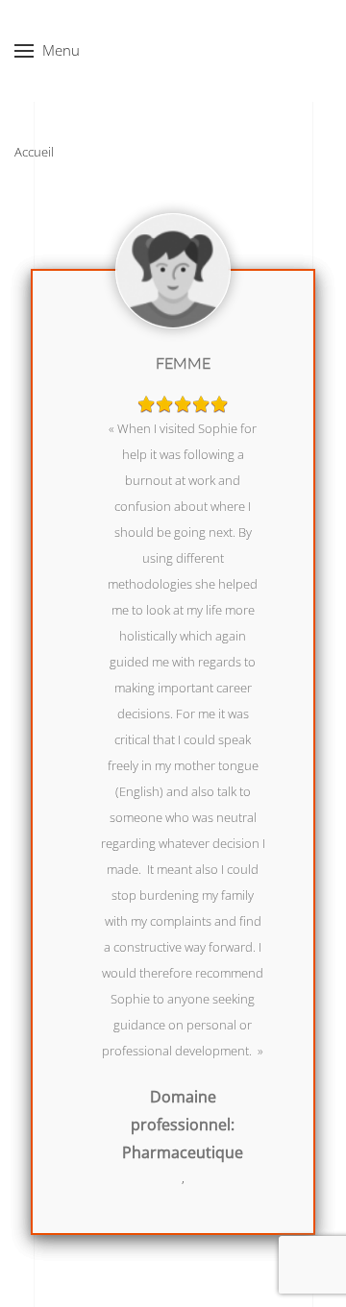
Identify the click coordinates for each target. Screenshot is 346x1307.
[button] (47, 51)
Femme (183, 363)
